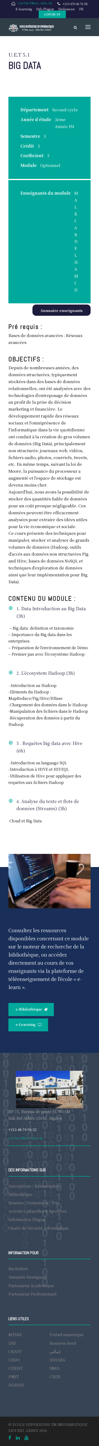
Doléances (66, 9)
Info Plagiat (45, 9)
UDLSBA (57, 1360)
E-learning (24, 9)
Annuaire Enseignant (27, 1277)
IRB (12, 1343)
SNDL (55, 1368)
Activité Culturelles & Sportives (37, 1211)
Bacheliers (18, 1268)
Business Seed (63, 1343)
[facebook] (9, 1437)
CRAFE (14, 1351)
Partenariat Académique (31, 1285)
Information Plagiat (26, 1219)
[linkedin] (18, 1437)
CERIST (15, 1368)
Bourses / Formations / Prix (33, 1202)
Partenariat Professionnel (32, 1294)
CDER (55, 1376)
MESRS (15, 1334)
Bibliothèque (20, 1194)
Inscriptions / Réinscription (34, 1186)
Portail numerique (67, 1334)
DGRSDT (16, 1385)
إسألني (55, 1351)
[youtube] (26, 1437)
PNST (13, 1376)
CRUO (14, 1360)
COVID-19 (52, 14)
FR (81, 9)
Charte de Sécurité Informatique (38, 1228)
